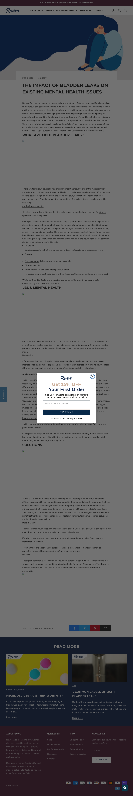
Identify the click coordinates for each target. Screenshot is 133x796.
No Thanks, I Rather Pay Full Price (66, 418)
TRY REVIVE (66, 412)
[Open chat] (125, 788)
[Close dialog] (92, 376)
